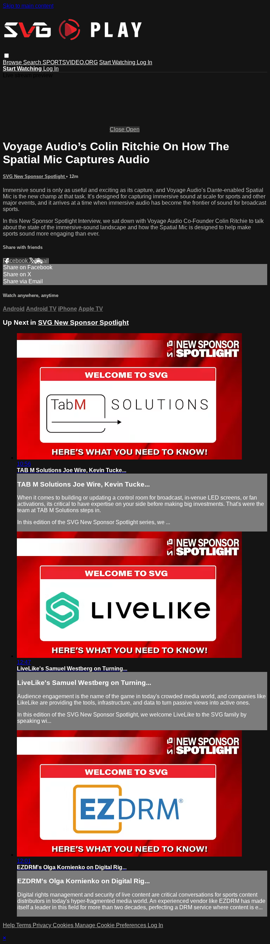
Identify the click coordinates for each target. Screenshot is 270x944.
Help (9, 925)
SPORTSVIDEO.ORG (70, 62)
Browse (13, 62)
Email (41, 261)
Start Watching (118, 62)
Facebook (16, 261)
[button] (6, 55)
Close (118, 129)
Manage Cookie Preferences (111, 925)
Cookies (64, 925)
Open (133, 129)
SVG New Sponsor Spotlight (34, 176)
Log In (144, 62)
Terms (24, 925)
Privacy (43, 925)
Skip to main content (28, 6)
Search (33, 62)
